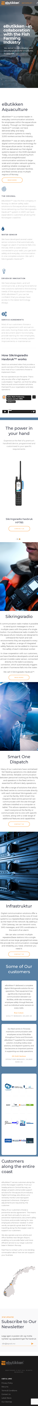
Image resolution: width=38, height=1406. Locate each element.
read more (12, 180)
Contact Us (19, 528)
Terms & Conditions (9, 1391)
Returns (5, 1387)
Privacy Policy (7, 1383)
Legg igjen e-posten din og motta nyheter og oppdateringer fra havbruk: (19, 1337)
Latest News (6, 1398)
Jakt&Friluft (27, 3)
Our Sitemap (7, 1402)
